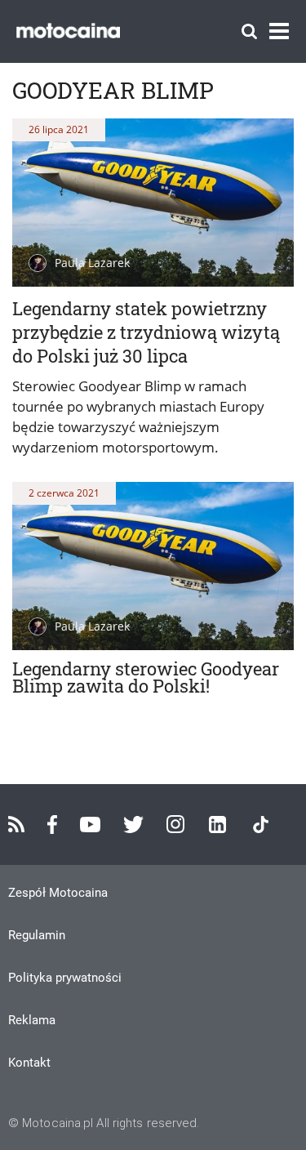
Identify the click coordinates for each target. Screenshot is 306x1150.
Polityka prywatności (65, 977)
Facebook (52, 824)
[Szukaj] (249, 31)
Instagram (175, 824)
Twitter (133, 824)
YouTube (90, 824)
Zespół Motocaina (58, 892)
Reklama (31, 1020)
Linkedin (217, 824)
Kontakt (29, 1062)
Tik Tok (261, 824)
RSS (16, 824)
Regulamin (36, 935)
